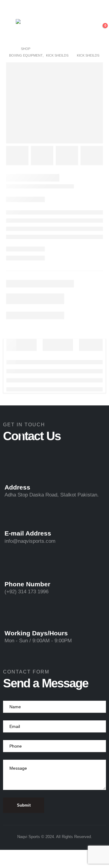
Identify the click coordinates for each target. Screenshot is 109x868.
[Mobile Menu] (9, 29)
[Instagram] (59, 9)
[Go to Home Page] (10, 48)
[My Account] (87, 29)
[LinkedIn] (70, 9)
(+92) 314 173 (21, 591)
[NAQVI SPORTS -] (38, 29)
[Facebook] (39, 9)
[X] (49, 9)
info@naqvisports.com (30, 541)
